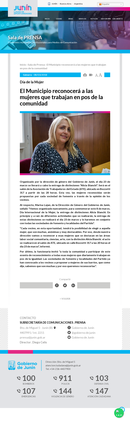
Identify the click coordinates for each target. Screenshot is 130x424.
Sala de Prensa (36, 64)
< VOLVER (65, 298)
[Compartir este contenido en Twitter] (65, 285)
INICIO (47, 19)
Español (105, 4)
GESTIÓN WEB (106, 19)
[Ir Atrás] (123, 410)
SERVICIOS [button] (82, 19)
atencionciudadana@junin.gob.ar (63, 365)
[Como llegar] (54, 327)
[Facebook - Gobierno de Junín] (69, 328)
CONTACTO (28, 318)
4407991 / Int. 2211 (32, 332)
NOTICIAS (94, 19)
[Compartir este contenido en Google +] (73, 285)
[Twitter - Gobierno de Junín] (69, 333)
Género (27, 74)
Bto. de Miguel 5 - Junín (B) (36, 327)
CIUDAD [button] (59, 19)
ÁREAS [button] (70, 19)
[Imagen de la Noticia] (85, 75)
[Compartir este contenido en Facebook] (57, 285)
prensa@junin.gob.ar (32, 337)
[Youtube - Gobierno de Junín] (69, 337)
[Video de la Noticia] (91, 75)
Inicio (23, 64)
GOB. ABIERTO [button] (117, 19)
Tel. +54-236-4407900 (58, 368)
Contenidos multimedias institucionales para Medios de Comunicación (42, 42)
